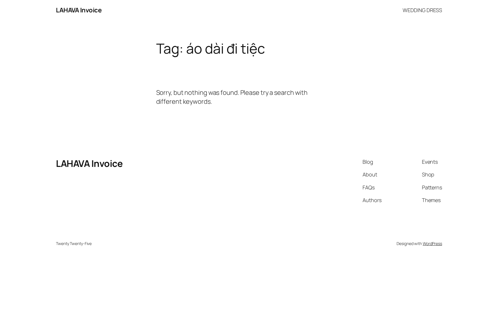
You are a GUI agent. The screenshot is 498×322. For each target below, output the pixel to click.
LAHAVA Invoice (78, 10)
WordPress (432, 243)
